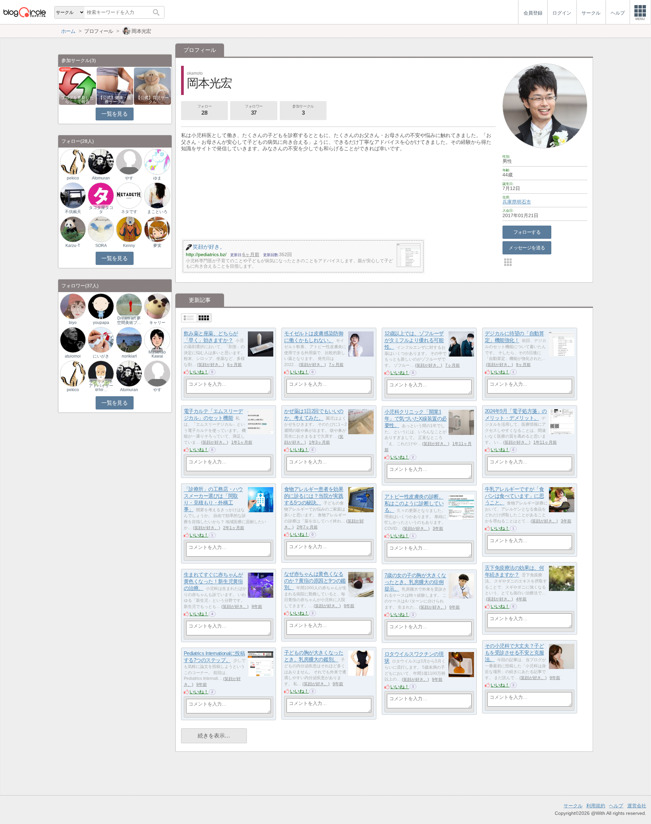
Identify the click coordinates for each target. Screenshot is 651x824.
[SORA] (101, 228)
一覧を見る (114, 114)
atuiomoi (73, 356)
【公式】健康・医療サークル (115, 100)
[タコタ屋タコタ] (101, 195)
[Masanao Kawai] (157, 339)
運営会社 (636, 805)
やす (129, 178)
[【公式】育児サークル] (152, 85)
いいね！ (199, 372)
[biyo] (73, 305)
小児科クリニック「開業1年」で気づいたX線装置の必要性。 (415, 418)
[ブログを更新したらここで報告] (77, 85)
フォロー (204, 110)
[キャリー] (157, 305)
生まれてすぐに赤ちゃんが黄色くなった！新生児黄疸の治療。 (213, 581)
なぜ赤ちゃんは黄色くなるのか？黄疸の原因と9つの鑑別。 (315, 580)
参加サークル (303, 110)
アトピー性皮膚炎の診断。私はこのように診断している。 (414, 503)
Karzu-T (72, 246)
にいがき (101, 356)
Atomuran (101, 178)
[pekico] (73, 161)
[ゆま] (157, 161)
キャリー (157, 323)
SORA (101, 246)
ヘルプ (616, 805)
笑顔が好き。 (210, 365)
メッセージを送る (527, 247)
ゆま (157, 178)
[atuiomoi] (73, 339)
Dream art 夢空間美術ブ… (129, 320)
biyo (73, 323)
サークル (573, 805)
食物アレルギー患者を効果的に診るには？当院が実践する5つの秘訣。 (313, 495)
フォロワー (254, 110)
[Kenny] (129, 228)
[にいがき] (101, 339)
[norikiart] (129, 339)
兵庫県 (509, 202)
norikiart (129, 356)
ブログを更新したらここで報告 (77, 100)
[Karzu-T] (73, 228)
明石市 (524, 202)
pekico (73, 178)
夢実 (157, 246)
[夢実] (157, 228)
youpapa (101, 323)
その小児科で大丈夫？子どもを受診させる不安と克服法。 (514, 652)
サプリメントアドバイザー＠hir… (101, 386)
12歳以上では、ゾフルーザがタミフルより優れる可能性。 (414, 340)
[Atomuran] (101, 161)
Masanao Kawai (157, 354)
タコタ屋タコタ (101, 210)
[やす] (129, 161)
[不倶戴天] (73, 195)
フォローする (527, 232)
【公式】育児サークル (152, 100)
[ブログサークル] (24, 12)
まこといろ (157, 212)
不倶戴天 (73, 212)
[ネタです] (129, 195)
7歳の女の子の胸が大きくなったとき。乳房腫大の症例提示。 (415, 582)
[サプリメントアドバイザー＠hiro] (101, 373)
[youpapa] (101, 305)
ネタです (129, 212)
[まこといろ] (157, 195)
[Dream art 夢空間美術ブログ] (129, 305)
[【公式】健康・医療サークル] (115, 85)
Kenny (129, 246)
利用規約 (595, 805)
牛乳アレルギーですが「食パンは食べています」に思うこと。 (514, 495)
